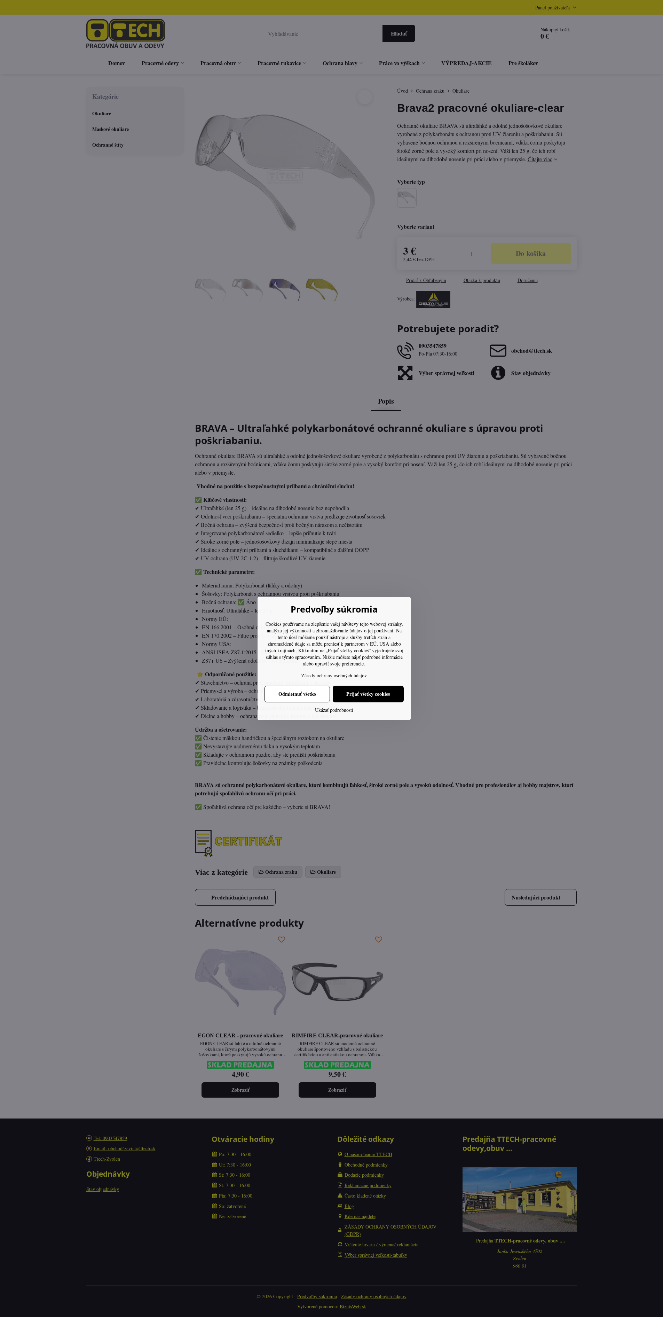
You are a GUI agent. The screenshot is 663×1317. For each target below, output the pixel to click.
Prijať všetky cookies (368, 694)
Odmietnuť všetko (297, 694)
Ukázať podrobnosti (334, 710)
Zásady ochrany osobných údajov (334, 675)
